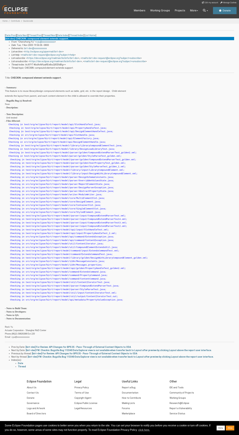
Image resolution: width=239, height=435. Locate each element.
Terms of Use (81, 392)
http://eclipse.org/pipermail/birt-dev (43, 51)
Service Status (177, 413)
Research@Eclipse (179, 403)
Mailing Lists (128, 403)
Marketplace (128, 413)
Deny (220, 428)
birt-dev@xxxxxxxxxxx (35, 48)
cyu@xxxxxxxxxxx (45, 42)
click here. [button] (144, 429)
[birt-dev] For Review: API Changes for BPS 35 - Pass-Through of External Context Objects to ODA (78, 347)
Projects (180, 10)
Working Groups (160, 10)
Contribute (15, 21)
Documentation (130, 392)
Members (139, 10)
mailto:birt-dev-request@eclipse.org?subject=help (48, 55)
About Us (31, 387)
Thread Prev (35, 35)
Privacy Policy (81, 387)
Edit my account (211, 2)
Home (4, 21)
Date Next (22, 35)
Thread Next (49, 35)
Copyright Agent (82, 398)
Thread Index (76, 35)
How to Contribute (131, 398)
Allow (230, 428)
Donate (226, 10)
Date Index (62, 35)
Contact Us (33, 392)
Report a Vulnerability (181, 408)
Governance (33, 403)
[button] (205, 10)
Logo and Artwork (36, 408)
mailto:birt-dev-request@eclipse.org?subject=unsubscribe (115, 61)
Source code (28, 21)
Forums (126, 408)
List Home (90, 35)
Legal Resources (83, 408)
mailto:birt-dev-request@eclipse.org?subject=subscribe (111, 58)
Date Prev (11, 35)
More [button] (193, 10)
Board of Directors (36, 413)
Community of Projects (182, 392)
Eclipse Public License (85, 403)
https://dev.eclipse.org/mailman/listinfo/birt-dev (52, 58)
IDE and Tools (177, 387)
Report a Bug (128, 387)
